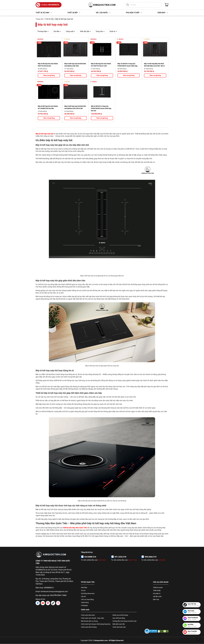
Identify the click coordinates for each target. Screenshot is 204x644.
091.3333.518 (120, 557)
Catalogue (84, 605)
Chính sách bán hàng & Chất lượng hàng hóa (95, 624)
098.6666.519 (150, 557)
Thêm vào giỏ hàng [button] (49, 75)
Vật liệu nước (157, 596)
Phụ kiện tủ (156, 593)
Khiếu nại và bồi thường (120, 615)
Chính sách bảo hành (88, 615)
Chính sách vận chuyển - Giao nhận (92, 618)
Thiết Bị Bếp (49, 19)
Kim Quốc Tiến (81, 528)
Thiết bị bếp (157, 590)
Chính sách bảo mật (119, 627)
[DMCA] (163, 631)
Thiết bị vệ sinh (158, 587)
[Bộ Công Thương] (151, 631)
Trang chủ (39, 19)
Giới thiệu (84, 587)
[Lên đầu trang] (198, 638)
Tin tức (83, 590)
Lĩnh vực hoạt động (87, 599)
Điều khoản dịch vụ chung (89, 621)
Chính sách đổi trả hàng (89, 627)
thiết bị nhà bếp (69, 528)
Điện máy (156, 599)
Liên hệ (83, 596)
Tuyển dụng (85, 602)
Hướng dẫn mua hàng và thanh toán (125, 621)
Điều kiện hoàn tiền (119, 624)
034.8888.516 (90, 557)
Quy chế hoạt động (119, 618)
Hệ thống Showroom (88, 593)
